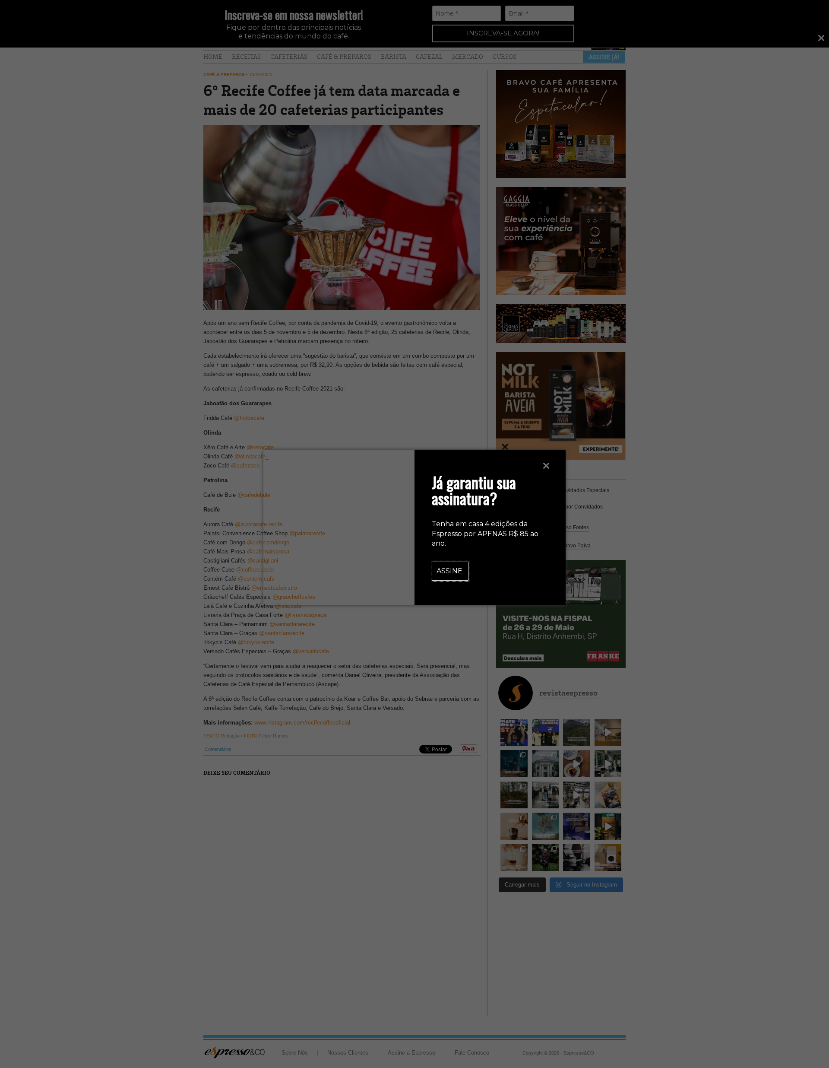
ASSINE (449, 571)
